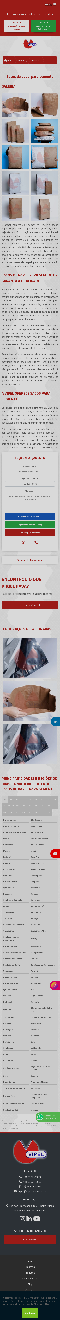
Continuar (30, 1313)
